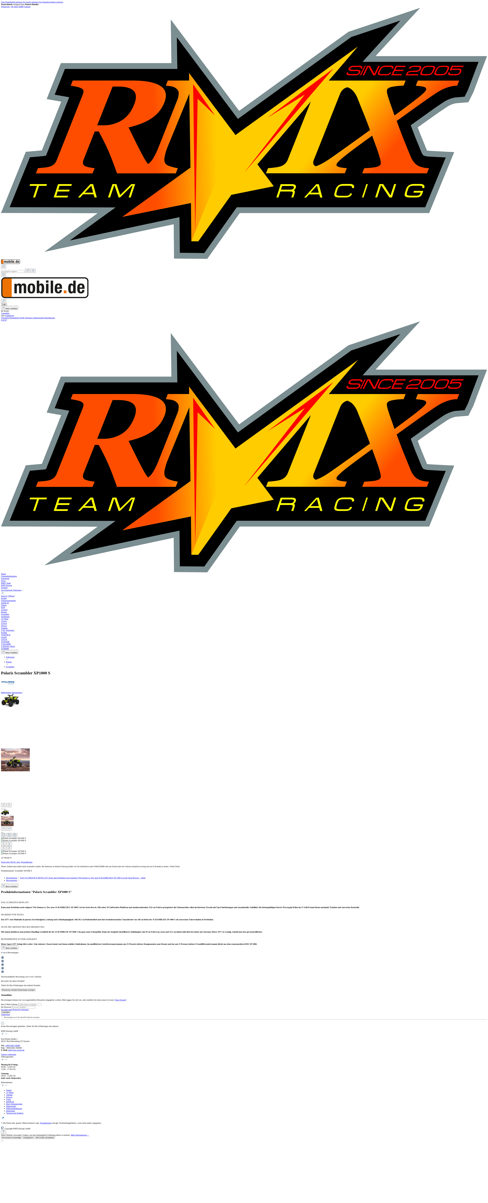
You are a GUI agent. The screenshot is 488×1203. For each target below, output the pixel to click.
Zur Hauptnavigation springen (51, 2)
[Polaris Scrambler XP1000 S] (10, 700)
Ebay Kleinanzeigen (14, 1104)
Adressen (29, 318)
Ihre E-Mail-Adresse (9, 1004)
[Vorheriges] (3, 805)
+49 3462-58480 (17, 7)
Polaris (9, 1090)
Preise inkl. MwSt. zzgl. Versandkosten (16, 862)
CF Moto (9, 1092)
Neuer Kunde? (120, 1000)
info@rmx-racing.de (16, 1050)
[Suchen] (27, 271)
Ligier (8, 1099)
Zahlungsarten (39, 318)
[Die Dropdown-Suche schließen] (33, 271)
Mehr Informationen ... (80, 1135)
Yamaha (9, 1095)
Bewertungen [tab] (11, 880)
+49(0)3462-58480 (12, 1045)
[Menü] (3, 266)
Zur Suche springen (31, 2)
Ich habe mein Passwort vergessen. (15, 1010)
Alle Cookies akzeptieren (45, 1138)
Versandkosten (45, 1123)
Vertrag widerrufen (8, 1054)
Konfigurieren (28, 1138)
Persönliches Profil (17, 318)
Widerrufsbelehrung (14, 1108)
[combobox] (13, 271)
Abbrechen (5, 1014)
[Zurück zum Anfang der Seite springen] (3, 1132)
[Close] (2, 832)
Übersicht (5, 318)
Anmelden (5, 313)
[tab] (76, 878)
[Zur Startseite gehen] (244, 258)
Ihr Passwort (6, 1007)
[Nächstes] (9, 805)
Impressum (10, 1111)
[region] (244, 774)
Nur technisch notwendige (11, 1138)
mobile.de (10, 1102)
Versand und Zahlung (14, 1113)
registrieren (9, 315)
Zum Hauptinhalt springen (12, 2)
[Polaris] (244, 682)
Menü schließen (11, 309)
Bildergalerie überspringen (11, 692)
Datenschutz (11, 1106)
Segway (9, 1097)
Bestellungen (50, 318)
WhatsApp (5, 7)
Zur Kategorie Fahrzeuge (11, 590)
